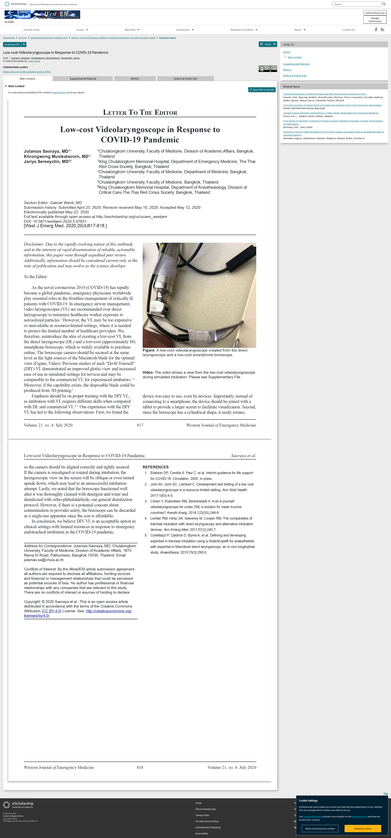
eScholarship (9, 37)
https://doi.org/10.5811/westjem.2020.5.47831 (27, 71)
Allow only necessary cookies (320, 828)
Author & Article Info (295, 75)
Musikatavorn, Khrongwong (45, 57)
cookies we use (359, 816)
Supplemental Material (296, 64)
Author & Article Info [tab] (185, 78)
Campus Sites (202, 815)
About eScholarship (206, 809)
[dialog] (342, 815)
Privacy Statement (312, 816)
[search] (384, 4)
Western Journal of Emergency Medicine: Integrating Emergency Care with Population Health (113, 37)
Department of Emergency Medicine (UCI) (49, 37)
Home (199, 802)
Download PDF (12, 44)
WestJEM (130, 29)
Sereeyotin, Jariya (70, 57)
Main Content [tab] (27, 78)
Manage (375, 19)
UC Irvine (9, 21)
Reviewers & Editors (242, 29)
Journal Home (31, 29)
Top (385, 793)
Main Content (16, 86)
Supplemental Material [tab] (83, 78)
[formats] (23, 44)
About (297, 29)
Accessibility (202, 833)
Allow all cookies (362, 828)
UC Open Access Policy (207, 821)
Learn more (34, 60)
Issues (80, 29)
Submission (183, 29)
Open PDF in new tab (263, 89)
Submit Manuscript (375, 12)
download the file (61, 92)
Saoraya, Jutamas (20, 57)
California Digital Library (13, 816)
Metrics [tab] (135, 78)
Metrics (287, 69)
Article (287, 52)
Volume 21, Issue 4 (167, 37)
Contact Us (348, 29)
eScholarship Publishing (208, 827)
